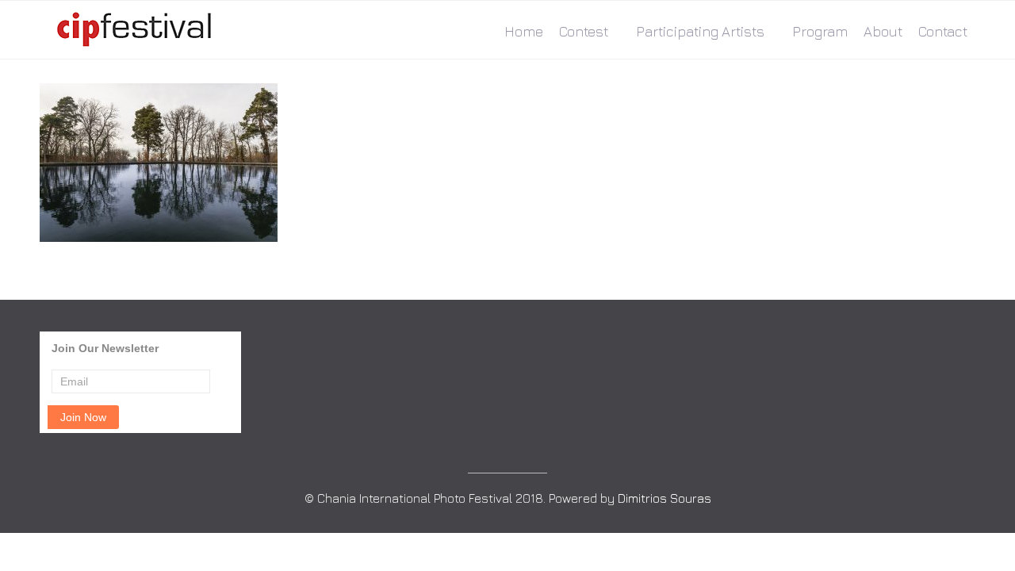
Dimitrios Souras (664, 498)
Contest (583, 31)
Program (820, 31)
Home (523, 31)
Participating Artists (700, 31)
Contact (942, 31)
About (883, 31)
